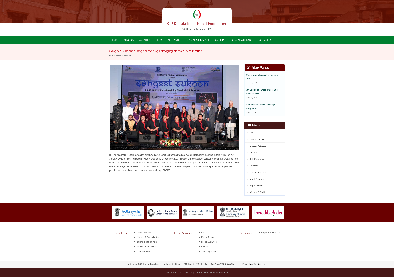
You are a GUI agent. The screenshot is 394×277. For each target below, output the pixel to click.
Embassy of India (143, 232)
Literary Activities (258, 146)
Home (115, 40)
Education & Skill (258, 172)
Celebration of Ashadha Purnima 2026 (262, 79)
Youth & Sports (257, 179)
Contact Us (265, 40)
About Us (129, 40)
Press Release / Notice (168, 40)
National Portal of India (146, 242)
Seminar (254, 165)
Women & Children (259, 192)
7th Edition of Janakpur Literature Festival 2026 (262, 94)
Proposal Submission (241, 40)
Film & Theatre (257, 139)
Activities (144, 40)
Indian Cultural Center (145, 246)
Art (251, 132)
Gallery (219, 40)
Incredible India (142, 251)
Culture (253, 152)
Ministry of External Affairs (147, 237)
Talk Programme (258, 159)
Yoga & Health (257, 185)
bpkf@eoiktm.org (257, 264)
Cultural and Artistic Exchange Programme (260, 108)
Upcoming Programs (198, 40)
